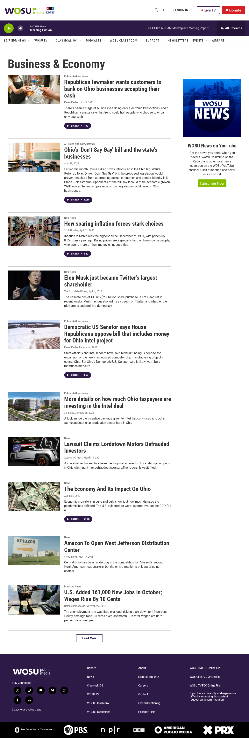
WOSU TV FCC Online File (205, 685)
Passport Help (146, 712)
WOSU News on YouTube (212, 146)
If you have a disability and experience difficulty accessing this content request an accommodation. (213, 696)
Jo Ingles (69, 412)
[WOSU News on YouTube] (212, 108)
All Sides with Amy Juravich (79, 143)
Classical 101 (67, 40)
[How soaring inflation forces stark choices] (34, 231)
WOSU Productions (98, 712)
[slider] (26, 28)
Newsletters (178, 40)
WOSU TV (40, 40)
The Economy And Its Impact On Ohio (107, 488)
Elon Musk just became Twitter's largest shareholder (110, 281)
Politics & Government (76, 76)
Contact (143, 694)
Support (152, 40)
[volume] (20, 28)
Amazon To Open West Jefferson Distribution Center (116, 546)
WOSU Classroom (123, 40)
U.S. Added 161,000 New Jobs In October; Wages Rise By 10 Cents (113, 595)
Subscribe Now (212, 183)
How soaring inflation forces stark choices (114, 223)
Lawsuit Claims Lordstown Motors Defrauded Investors (116, 447)
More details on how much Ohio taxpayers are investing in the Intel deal (117, 402)
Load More (89, 638)
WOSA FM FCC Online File (205, 676)
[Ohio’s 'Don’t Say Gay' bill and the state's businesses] (34, 157)
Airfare (218, 40)
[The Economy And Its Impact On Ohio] (34, 496)
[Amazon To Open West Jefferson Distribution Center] (34, 550)
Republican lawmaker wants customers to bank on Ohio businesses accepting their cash (112, 89)
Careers (143, 685)
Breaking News (72, 586)
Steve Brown (71, 556)
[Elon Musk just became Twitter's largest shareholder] (34, 285)
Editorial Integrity (148, 676)
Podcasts (94, 40)
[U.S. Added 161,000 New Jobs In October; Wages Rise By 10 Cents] (34, 599)
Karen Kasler (71, 102)
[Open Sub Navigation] (191, 10)
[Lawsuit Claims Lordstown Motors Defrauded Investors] (34, 451)
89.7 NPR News (15, 40)
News (67, 438)
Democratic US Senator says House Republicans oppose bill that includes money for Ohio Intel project (116, 334)
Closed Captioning (149, 703)
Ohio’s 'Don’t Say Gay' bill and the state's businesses (110, 153)
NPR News (70, 217)
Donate (235, 10)
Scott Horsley (71, 230)
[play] (9, 28)
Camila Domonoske (74, 606)
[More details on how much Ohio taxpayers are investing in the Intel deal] (34, 406)
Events (198, 40)
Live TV (210, 10)
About (142, 668)
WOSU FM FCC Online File (205, 668)
